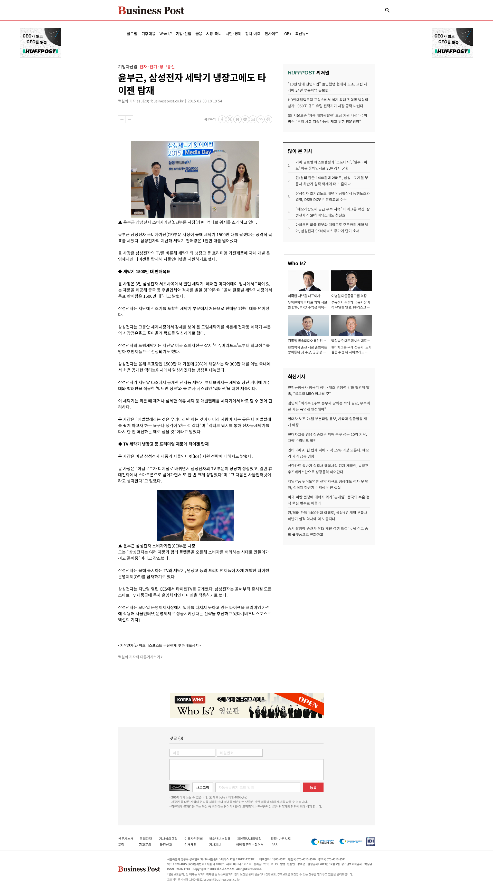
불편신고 (169, 844)
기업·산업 (183, 33)
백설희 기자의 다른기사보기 (139, 656)
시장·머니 (214, 33)
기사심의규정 (171, 838)
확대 (122, 119)
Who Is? (165, 33)
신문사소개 (129, 838)
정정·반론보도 (281, 838)
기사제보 (220, 844)
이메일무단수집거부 (251, 844)
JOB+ (286, 33)
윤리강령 (149, 838)
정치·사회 (253, 33)
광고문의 (146, 844)
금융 (198, 33)
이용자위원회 (196, 838)
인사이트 (271, 33)
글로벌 (132, 33)
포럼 (126, 844)
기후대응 (148, 33)
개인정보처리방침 (254, 838)
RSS (274, 844)
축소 (129, 119)
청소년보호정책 (223, 838)
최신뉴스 (302, 33)
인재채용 (194, 844)
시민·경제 (233, 33)
